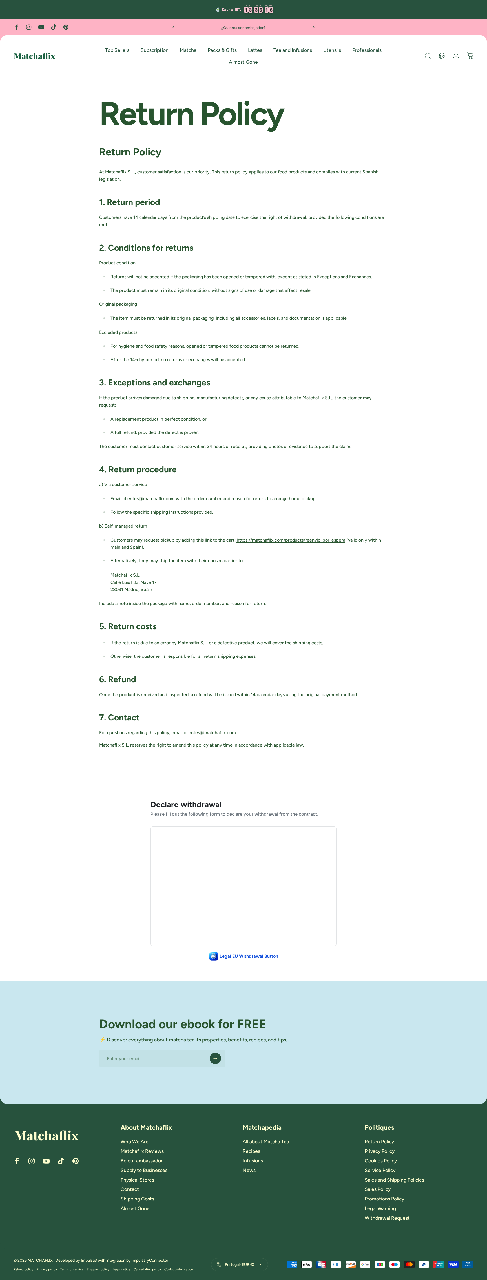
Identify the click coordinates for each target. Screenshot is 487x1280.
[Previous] (174, 27)
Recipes (251, 1151)
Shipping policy (98, 1269)
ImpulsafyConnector (150, 1260)
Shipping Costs (137, 1199)
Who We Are (135, 1141)
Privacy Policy (380, 1151)
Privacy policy (47, 1269)
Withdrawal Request (387, 1218)
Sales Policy (378, 1189)
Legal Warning (380, 1208)
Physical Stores (137, 1180)
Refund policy (23, 1269)
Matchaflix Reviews (142, 1151)
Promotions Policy (384, 1199)
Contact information (178, 1269)
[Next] (313, 27)
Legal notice (121, 1269)
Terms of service (71, 1269)
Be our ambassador (142, 1161)
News (249, 1170)
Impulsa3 (89, 1260)
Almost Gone (135, 1208)
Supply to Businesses (144, 1170)
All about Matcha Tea (266, 1141)
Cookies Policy (381, 1161)
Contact (130, 1189)
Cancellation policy (147, 1269)
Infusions (253, 1161)
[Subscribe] (215, 1058)
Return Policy (379, 1141)
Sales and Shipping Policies (394, 1180)
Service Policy (380, 1170)
